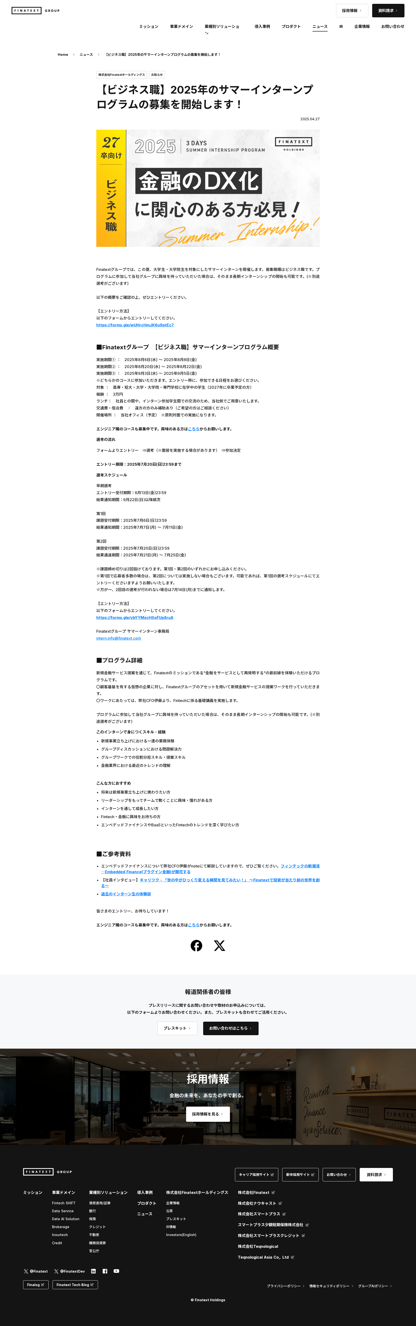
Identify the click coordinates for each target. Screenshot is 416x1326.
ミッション (32, 1192)
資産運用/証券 (99, 1203)
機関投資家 (97, 1243)
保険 (92, 1219)
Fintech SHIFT (64, 1203)
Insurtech (60, 1235)
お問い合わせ (392, 26)
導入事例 (145, 1192)
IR (341, 26)
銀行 (92, 1211)
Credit (57, 1243)
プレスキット (176, 1219)
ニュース (86, 54)
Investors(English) (181, 1235)
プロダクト (146, 1203)
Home (63, 54)
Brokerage (60, 1227)
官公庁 (94, 1251)
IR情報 (171, 1227)
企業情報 (173, 1203)
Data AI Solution (65, 1219)
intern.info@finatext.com (118, 638)
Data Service (63, 1211)
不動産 (94, 1235)
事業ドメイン (181, 26)
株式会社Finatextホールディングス (197, 1192)
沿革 (169, 1211)
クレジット (97, 1227)
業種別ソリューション (108, 1192)
